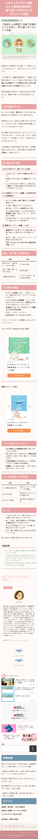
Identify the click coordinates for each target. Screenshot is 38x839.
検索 (3, 744)
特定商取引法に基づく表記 (26, 832)
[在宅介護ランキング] (19, 708)
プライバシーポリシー (11, 832)
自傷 (20, 576)
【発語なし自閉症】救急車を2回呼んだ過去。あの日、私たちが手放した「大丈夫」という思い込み (21, 557)
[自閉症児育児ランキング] (19, 716)
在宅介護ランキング (19, 710)
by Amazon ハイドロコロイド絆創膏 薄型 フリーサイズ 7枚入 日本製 (18, 367)
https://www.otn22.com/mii (19, 640)
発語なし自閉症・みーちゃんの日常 (10, 20)
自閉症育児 (5, 579)
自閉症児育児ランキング (19, 718)
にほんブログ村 (19, 656)
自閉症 (26, 576)
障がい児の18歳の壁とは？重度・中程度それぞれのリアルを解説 (21, 564)
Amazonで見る (19, 375)
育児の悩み (13, 576)
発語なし (5, 576)
